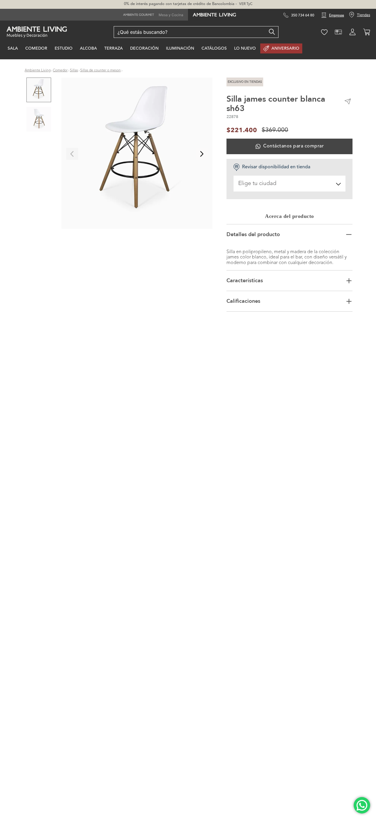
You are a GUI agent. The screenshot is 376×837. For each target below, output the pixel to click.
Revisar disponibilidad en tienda (276, 167)
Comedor (60, 70)
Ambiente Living (38, 70)
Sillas (74, 70)
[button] (137, 154)
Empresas (336, 15)
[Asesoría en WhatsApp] (362, 805)
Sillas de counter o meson (100, 70)
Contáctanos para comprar (293, 146)
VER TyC (245, 4)
